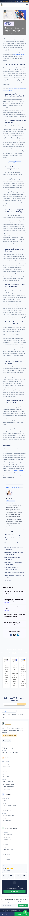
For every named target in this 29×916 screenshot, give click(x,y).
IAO (20, 711)
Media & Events (7, 820)
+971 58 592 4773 (4, 1)
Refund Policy (6, 859)
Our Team (5, 808)
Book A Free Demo (22, 914)
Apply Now (5, 844)
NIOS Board (6, 776)
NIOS (14, 714)
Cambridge (7, 714)
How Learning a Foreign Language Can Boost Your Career (14, 615)
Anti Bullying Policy (7, 857)
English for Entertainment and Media (15, 572)
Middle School (6, 769)
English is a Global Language (13, 535)
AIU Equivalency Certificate (9, 805)
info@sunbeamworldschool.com (9, 748)
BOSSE (21, 714)
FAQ (4, 823)
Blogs (4, 818)
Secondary (5, 771)
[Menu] (27, 4)
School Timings (6, 842)
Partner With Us (7, 810)
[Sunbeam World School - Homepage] (4, 4)
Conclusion (9, 580)
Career (4, 803)
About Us (5, 800)
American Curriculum (8, 784)
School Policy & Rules (8, 849)
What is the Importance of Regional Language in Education (14, 623)
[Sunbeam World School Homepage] (6, 723)
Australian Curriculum (9, 717)
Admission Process (7, 834)
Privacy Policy (6, 854)
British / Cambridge (8, 781)
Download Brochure (7, 914)
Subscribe (21, 704)
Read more (6, 594)
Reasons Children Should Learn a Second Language (14, 600)
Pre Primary (6, 764)
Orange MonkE (20, 911)
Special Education (7, 789)
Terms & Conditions (8, 852)
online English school (18, 54)
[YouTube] (9, 740)
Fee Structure (6, 837)
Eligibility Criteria (7, 839)
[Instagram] (6, 740)
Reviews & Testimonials (8, 815)
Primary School (6, 766)
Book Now (15, 891)
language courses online (13, 475)
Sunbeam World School (20, 470)
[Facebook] (3, 740)
